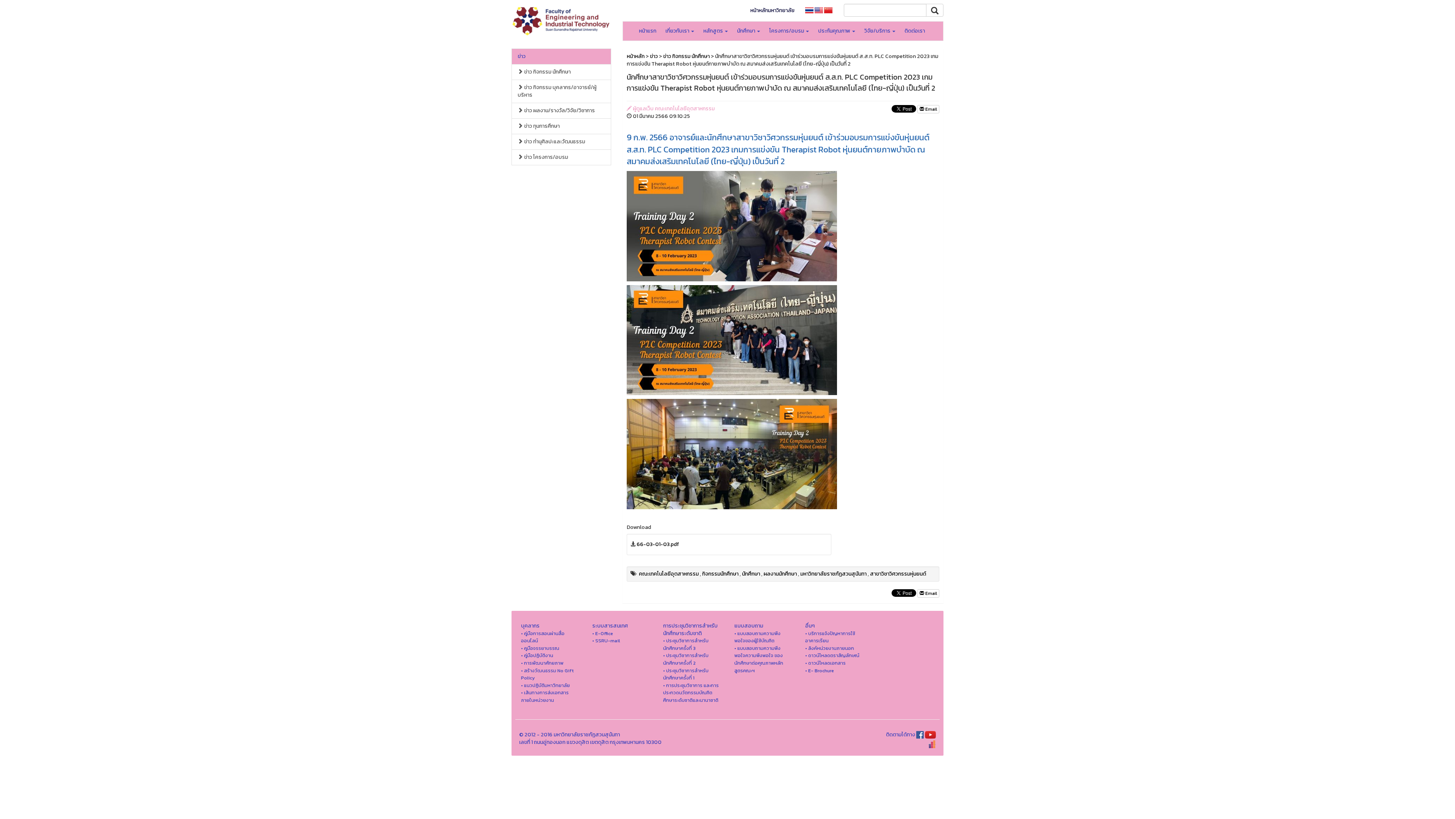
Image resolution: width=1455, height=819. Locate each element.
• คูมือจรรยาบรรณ (540, 648)
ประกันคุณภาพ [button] (834, 31)
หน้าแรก (647, 31)
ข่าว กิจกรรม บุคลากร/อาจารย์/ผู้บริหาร (557, 91)
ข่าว (522, 56)
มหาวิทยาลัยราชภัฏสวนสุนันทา (833, 574)
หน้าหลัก (636, 56)
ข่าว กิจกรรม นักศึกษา (547, 72)
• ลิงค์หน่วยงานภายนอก (829, 648)
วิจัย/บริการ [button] (878, 31)
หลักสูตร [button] (713, 31)
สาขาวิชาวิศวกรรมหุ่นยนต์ (898, 574)
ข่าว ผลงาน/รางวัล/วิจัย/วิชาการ (559, 111)
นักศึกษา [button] (746, 31)
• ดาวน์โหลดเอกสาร (825, 663)
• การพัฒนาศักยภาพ (542, 663)
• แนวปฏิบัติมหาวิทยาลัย (545, 685)
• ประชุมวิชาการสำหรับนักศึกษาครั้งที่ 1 (686, 674)
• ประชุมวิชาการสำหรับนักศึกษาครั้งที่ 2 (686, 659)
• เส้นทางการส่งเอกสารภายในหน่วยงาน (545, 696)
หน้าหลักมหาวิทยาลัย (772, 10)
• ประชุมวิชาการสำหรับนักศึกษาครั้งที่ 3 (686, 644)
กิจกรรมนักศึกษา (720, 574)
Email (930, 109)
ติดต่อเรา (914, 31)
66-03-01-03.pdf (658, 544)
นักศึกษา (751, 574)
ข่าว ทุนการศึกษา (541, 126)
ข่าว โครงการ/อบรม (545, 157)
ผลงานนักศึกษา (780, 574)
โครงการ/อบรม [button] (787, 31)
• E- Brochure (819, 670)
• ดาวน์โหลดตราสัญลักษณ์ (832, 655)
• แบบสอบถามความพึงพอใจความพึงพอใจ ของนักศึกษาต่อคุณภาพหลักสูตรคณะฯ (758, 659)
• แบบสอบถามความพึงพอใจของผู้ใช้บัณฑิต (757, 637)
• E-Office (602, 633)
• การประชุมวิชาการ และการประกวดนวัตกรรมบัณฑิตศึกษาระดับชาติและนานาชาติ (691, 693)
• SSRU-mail (606, 640)
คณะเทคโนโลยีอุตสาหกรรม (669, 574)
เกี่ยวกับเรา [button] (677, 31)
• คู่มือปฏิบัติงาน (537, 655)
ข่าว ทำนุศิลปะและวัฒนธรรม (554, 142)
